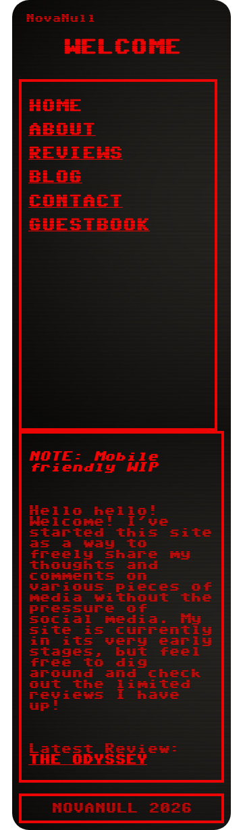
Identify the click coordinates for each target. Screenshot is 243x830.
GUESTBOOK (89, 224)
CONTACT (75, 201)
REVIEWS (75, 153)
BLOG (55, 176)
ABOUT (62, 129)
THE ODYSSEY (87, 759)
